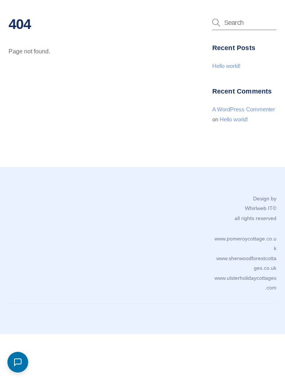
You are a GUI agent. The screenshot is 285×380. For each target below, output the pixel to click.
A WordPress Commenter (243, 109)
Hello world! (226, 66)
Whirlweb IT (259, 208)
